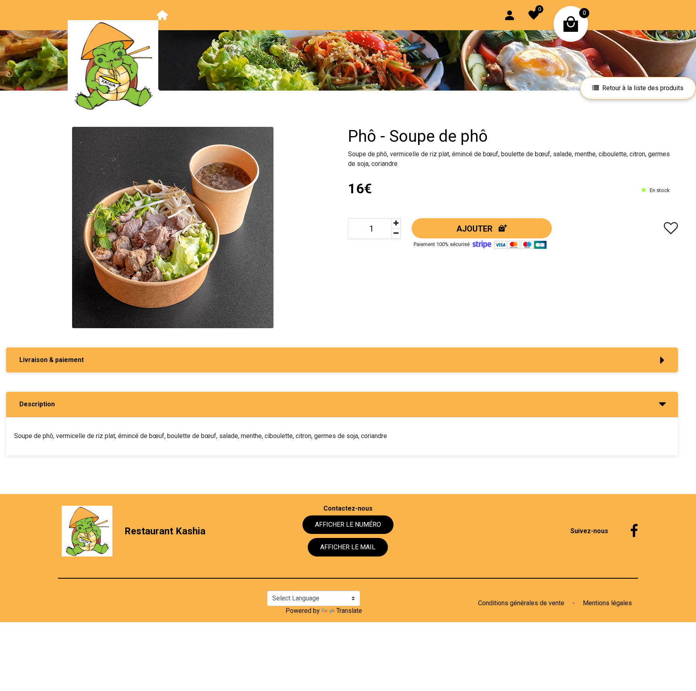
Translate (349, 610)
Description (37, 404)
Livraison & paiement (51, 360)
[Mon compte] (509, 15)
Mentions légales (607, 603)
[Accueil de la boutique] (162, 15)
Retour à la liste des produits (643, 88)
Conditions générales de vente (522, 603)
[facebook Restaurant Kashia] (628, 531)
